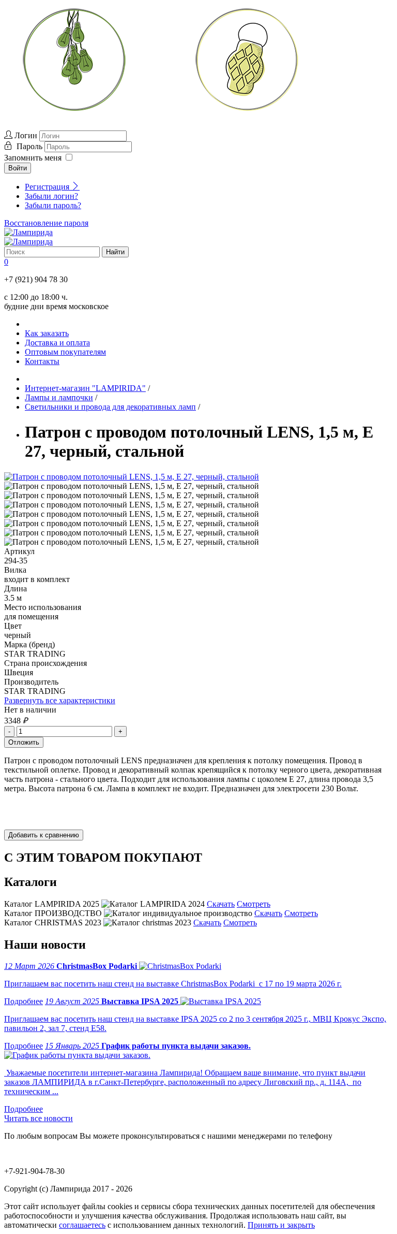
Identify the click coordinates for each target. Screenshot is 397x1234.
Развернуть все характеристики (59, 700)
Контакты (42, 361)
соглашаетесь (82, 1225)
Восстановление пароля (46, 223)
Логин (25, 135)
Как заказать (47, 333)
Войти (17, 168)
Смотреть (253, 903)
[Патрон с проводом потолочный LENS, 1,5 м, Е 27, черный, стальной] (131, 476)
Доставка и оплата (57, 342)
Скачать (221, 903)
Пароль (30, 146)
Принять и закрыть (281, 1225)
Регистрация (48, 186)
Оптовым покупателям (65, 351)
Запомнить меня (33, 157)
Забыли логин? (51, 196)
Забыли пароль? (53, 205)
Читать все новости (38, 1118)
